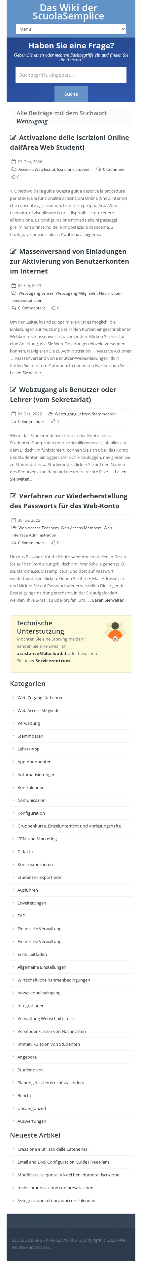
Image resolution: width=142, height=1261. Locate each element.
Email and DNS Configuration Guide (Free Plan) (63, 1162)
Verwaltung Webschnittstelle (46, 1018)
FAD (21, 916)
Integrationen (31, 1006)
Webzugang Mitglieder (76, 293)
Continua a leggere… (81, 234)
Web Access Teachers (38, 528)
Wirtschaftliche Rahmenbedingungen (54, 980)
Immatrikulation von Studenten (49, 1044)
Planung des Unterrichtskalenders (51, 1083)
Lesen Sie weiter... (27, 373)
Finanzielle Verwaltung (39, 929)
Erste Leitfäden (32, 954)
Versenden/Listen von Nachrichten (52, 1031)
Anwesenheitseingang (39, 993)
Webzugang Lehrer (35, 293)
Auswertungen (32, 1121)
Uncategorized (32, 1108)
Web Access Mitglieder (39, 710)
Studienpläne (31, 1070)
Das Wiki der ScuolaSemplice (68, 11)
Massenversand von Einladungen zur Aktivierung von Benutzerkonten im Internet (69, 261)
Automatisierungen (36, 774)
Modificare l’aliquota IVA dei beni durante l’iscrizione (68, 1175)
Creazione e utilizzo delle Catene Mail (53, 1149)
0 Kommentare (32, 308)
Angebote (27, 1057)
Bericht (24, 1095)
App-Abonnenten (35, 762)
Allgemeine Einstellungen (42, 967)
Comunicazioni (32, 800)
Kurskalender (31, 787)
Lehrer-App (29, 749)
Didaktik (26, 851)
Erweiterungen (32, 903)
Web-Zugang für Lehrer (40, 697)
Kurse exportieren (35, 864)
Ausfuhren (28, 890)
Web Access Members (81, 528)
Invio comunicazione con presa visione (55, 1188)
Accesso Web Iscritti (36, 169)
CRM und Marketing (37, 839)
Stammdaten (104, 414)
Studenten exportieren (40, 877)
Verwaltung (29, 723)
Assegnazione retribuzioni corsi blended (56, 1200)
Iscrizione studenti (73, 169)
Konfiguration (31, 813)
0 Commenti (114, 169)
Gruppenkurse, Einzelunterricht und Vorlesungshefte (69, 826)
